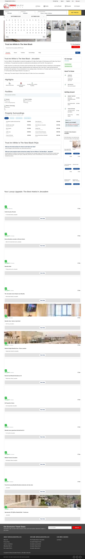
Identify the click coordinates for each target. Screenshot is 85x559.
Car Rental (58, 6)
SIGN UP (77, 527)
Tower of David (46, 154)
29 (12, 32)
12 (24, 24)
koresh (74, 149)
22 (12, 30)
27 (6, 32)
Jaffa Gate (30, 154)
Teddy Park (25, 154)
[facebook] (74, 557)
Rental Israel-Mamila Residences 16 (13, 375)
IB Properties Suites (9, 403)
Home (38, 6)
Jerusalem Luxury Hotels (35, 544)
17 (18, 27)
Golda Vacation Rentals (10, 211)
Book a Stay (76, 47)
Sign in (62, 1)
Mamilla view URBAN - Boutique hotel (76, 180)
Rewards (68, 6)
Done (44, 36)
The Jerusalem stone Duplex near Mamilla (15, 293)
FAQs (40, 53)
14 (9, 27)
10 (18, 24)
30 (15, 32)
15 (12, 27)
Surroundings (32, 53)
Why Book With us (8, 546)
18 (21, 27)
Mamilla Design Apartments (67, 180)
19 (24, 27)
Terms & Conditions (8, 544)
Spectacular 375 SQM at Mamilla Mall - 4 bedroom (16, 512)
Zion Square (20, 154)
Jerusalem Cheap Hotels (35, 546)
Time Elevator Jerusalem (12, 154)
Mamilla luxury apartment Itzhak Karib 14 (14, 430)
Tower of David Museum (38, 154)
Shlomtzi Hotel (75, 164)
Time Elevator (50, 153)
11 (21, 24)
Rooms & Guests (41, 11)
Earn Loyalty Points (8, 548)
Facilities (23, 53)
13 (6, 27)
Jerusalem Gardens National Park (40, 153)
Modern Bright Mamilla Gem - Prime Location (15, 348)
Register (68, 1)
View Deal (68, 153)
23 (15, 30)
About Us (6, 540)
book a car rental (73, 124)
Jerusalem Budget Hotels (35, 542)
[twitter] (77, 557)
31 (44, 32)
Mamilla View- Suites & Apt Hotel (12, 321)
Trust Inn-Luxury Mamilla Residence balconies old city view (19, 485)
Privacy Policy (7, 542)
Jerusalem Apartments (35, 548)
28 (9, 32)
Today (7, 36)
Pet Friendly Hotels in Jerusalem (37, 540)
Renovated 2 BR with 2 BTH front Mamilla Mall (67, 150)
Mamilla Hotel (8, 266)
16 (15, 27)
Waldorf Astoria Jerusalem (11, 457)
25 (21, 30)
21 (9, 30)
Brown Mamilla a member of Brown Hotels (15, 239)
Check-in (7, 12)
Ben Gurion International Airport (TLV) (71, 99)
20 (6, 30)
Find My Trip (55, 1)
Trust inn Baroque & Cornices (67, 165)
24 (18, 30)
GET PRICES (74, 13)
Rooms (15, 53)
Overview (8, 53)
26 (24, 30)
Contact (78, 6)
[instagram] (80, 557)
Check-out (23, 12)
